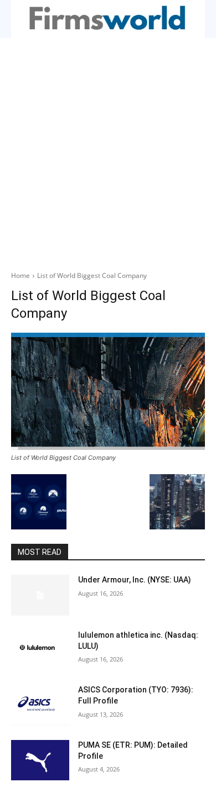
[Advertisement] (108, 151)
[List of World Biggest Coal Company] (108, 391)
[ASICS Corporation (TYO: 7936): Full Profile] (40, 705)
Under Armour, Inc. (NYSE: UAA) (134, 579)
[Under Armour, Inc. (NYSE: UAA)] (40, 595)
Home (20, 275)
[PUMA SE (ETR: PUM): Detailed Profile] (40, 760)
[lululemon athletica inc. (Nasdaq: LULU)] (40, 650)
